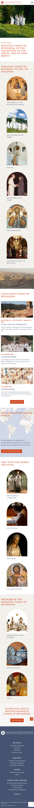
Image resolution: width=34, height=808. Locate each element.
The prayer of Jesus (17, 752)
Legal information (12, 805)
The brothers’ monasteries (17, 765)
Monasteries (17, 758)
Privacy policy (4, 805)
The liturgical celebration (17, 745)
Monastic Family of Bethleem (17, 780)
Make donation (17, 720)
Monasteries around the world (17, 761)
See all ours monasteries (11, 451)
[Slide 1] (15, 35)
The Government (17, 787)
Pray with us (17, 743)
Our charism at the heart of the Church (17, 783)
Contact (17, 794)
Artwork (17, 769)
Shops (17, 774)
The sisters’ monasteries (17, 763)
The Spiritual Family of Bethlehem (17, 790)
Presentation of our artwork (17, 772)
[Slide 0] (13, 35)
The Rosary (17, 750)
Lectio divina (17, 748)
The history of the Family (17, 785)
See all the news (17, 402)
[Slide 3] (20, 35)
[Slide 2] (18, 35)
